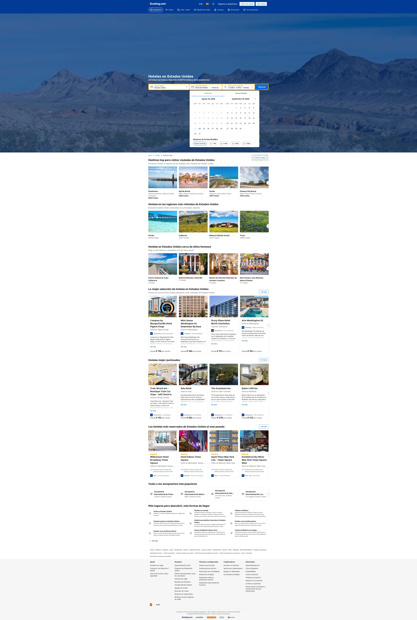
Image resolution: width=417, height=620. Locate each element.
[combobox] (169, 88)
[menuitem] (155, 9)
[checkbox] (221, 107)
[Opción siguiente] (268, 183)
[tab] (207, 93)
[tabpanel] (224, 121)
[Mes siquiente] (255, 98)
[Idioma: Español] (207, 4)
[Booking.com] (158, 4)
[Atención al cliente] (213, 4)
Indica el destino (159, 86)
